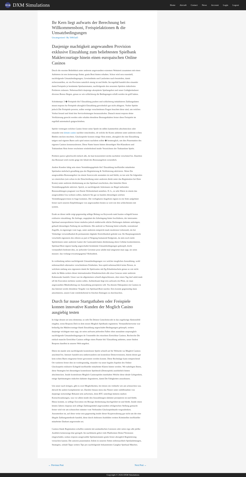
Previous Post (55, 465)
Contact (194, 5)
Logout (235, 5)
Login (225, 5)
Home (172, 5)
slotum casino (70, 133)
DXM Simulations (31, 5)
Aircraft (183, 5)
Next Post (140, 465)
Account (215, 5)
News (204, 5)
